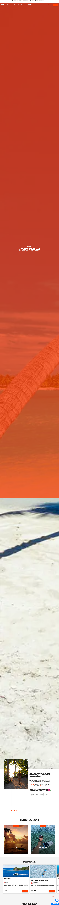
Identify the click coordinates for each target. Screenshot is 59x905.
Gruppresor (23, 4)
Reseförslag (17, 4)
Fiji (11, 810)
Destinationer (10, 4)
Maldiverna (17, 810)
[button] (57, 900)
